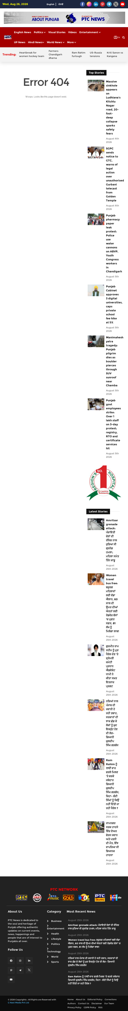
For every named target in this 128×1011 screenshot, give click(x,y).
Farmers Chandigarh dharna (55, 54)
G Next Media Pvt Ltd (18, 1002)
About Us (80, 999)
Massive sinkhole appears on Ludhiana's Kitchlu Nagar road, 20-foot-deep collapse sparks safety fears (112, 107)
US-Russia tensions (96, 54)
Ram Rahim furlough (78, 54)
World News (55, 42)
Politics (39, 32)
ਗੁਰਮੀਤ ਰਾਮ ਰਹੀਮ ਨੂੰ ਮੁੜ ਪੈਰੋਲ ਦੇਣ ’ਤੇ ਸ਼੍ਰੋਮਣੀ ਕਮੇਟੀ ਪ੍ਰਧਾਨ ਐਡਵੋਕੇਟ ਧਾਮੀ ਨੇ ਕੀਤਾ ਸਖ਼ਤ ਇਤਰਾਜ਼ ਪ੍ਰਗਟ (112, 666)
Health (55, 933)
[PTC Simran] (99, 897)
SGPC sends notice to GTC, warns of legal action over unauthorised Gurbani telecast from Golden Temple (112, 174)
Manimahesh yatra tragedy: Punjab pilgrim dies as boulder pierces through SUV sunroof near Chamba (112, 361)
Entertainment (89, 32)
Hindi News (35, 42)
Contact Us (83, 1003)
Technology (54, 951)
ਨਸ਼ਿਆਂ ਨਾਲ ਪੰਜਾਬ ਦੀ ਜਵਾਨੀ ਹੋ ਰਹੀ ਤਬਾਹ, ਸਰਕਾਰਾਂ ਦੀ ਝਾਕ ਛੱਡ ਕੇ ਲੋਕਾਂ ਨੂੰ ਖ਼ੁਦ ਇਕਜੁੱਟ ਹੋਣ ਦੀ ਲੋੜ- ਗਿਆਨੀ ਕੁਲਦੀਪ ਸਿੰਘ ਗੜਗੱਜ (112, 723)
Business (56, 921)
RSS (100, 1007)
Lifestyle (56, 938)
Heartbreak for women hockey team (31, 54)
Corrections (110, 999)
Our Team (109, 1003)
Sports (55, 961)
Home (71, 999)
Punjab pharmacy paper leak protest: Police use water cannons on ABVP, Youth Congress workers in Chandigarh (112, 243)
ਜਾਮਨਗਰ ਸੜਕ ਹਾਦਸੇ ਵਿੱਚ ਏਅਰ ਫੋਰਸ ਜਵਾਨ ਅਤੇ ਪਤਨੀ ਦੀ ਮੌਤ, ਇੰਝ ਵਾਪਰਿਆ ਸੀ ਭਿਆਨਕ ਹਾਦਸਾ (112, 839)
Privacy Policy (74, 1007)
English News (22, 32)
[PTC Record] (37, 897)
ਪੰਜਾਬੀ (60, 4)
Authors (72, 1003)
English (50, 4)
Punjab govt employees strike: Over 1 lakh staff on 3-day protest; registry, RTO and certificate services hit (112, 424)
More (70, 42)
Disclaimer (97, 1003)
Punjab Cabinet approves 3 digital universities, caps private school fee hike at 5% (112, 304)
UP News (19, 42)
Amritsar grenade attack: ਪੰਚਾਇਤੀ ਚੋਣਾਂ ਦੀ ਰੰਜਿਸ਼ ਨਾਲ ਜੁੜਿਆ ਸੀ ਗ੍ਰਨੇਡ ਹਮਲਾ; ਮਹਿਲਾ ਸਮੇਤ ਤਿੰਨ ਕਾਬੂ (112, 540)
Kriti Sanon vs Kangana (115, 54)
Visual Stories (57, 32)
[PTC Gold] (68, 897)
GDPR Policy (90, 1007)
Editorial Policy (95, 999)
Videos (72, 32)
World (54, 956)
